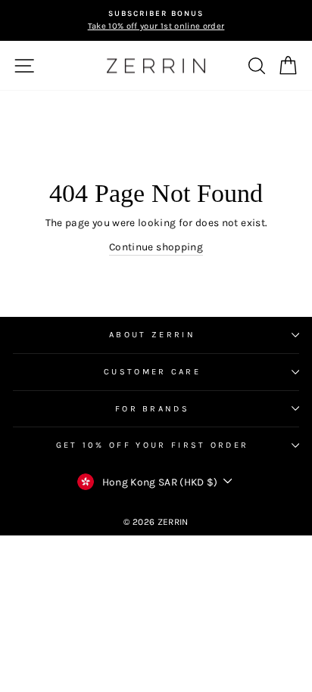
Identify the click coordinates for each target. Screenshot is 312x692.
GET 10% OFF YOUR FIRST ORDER (152, 445)
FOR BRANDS (152, 409)
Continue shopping (156, 246)
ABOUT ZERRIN (152, 335)
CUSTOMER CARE (152, 372)
